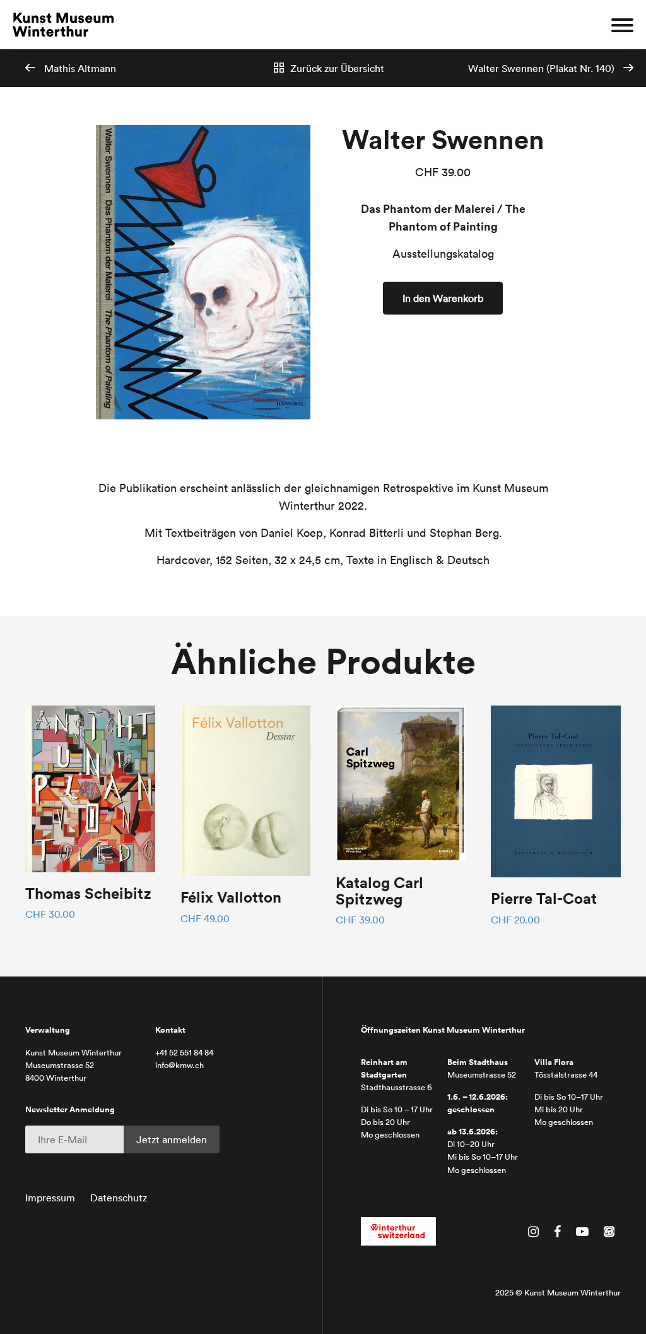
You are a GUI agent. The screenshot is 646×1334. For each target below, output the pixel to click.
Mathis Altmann (79, 68)
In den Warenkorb (442, 298)
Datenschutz (118, 1197)
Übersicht (337, 68)
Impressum (50, 1197)
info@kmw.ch (179, 1065)
